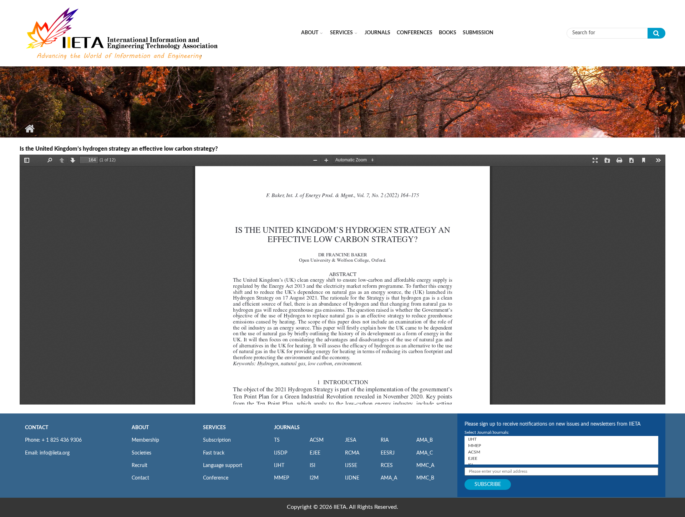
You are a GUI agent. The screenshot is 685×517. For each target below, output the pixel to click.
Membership (145, 440)
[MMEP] (561, 445)
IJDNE (352, 478)
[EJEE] (561, 458)
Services (341, 32)
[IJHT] (561, 439)
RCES (387, 465)
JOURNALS (287, 427)
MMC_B (425, 478)
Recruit (139, 465)
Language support (222, 465)
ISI (312, 465)
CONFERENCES (414, 32)
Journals (377, 32)
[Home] (123, 33)
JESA (350, 440)
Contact (140, 478)
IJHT (279, 465)
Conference (215, 478)
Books (447, 32)
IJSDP (280, 453)
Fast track (213, 453)
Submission (478, 32)
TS (277, 440)
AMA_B (424, 440)
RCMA (352, 453)
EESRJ (388, 453)
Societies (141, 453)
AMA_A (389, 478)
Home (29, 128)
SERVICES (214, 427)
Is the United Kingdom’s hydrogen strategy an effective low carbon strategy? (119, 149)
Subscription (217, 440)
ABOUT (140, 427)
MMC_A (425, 465)
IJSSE (351, 465)
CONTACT (36, 427)
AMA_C (424, 453)
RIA (385, 440)
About (309, 32)
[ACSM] (561, 452)
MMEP (281, 478)
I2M (314, 478)
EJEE (315, 453)
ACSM (317, 440)
